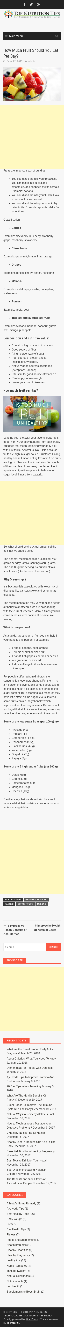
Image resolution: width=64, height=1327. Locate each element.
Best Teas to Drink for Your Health (27, 1160)
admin (31, 61)
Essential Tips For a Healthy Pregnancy (31, 1151)
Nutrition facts (15, 1281)
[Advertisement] (32, 137)
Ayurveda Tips (15, 1208)
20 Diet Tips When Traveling (24, 1086)
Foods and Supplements (21, 1239)
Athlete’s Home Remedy (21, 1203)
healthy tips (13, 1260)
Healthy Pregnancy (18, 1255)
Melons (41, 904)
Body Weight (14, 1219)
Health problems (17, 1244)
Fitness (11, 1234)
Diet (9, 1224)
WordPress (32, 1319)
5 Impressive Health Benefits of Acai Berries (14, 929)
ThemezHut (13, 1322)
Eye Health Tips (16, 1229)
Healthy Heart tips (17, 1250)
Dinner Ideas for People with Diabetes (30, 1067)
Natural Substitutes (18, 1275)
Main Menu (16, 36)
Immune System (16, 1270)
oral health (13, 1286)
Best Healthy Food (36, 899)
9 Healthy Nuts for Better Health (26, 1132)
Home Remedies (17, 1265)
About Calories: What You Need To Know (31, 1058)
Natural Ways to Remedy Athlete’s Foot (30, 1114)
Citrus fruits (25, 904)
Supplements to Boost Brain (23, 1291)
